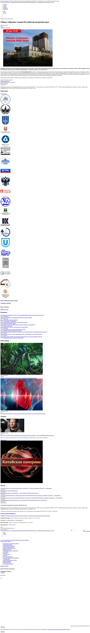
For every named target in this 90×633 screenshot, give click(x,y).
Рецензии (5, 553)
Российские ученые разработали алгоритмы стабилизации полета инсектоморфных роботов (21, 336)
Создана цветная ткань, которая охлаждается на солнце (13, 329)
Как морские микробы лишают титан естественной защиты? (14, 322)
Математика (21, 337)
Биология (6, 318)
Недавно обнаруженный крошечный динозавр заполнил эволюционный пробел (19, 378)
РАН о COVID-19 (7, 562)
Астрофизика (13, 321)
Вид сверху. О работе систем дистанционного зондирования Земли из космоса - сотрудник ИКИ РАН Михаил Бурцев (27, 435)
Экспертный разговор (8, 563)
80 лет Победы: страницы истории (11, 543)
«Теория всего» (6, 559)
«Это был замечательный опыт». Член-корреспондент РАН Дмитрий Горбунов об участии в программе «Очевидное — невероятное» (31, 495)
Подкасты (22, 540)
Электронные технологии (9, 546)
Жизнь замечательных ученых (10, 560)
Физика (10, 323)
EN (5, 13)
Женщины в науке (7, 549)
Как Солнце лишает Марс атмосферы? (9, 319)
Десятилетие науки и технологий (10, 550)
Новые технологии (8, 325)
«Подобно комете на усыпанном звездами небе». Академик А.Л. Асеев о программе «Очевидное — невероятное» (26, 488)
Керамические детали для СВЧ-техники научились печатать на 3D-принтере (18, 324)
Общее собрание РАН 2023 (9, 548)
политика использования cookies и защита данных (58, 629)
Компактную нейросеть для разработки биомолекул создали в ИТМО (16, 317)
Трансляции (6, 551)
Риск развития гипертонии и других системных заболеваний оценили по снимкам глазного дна (22, 315)
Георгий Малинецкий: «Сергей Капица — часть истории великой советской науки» (19, 493)
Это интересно (6, 554)
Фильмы (5, 555)
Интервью (13, 540)
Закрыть (2, 572)
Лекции (18, 540)
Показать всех (4, 93)
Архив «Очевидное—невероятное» (11, 557)
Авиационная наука (7, 544)
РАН (7, 83)
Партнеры (26, 540)
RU (4, 13)
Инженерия (6, 330)
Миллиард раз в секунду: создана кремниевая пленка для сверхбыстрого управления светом (21, 334)
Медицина (6, 316)
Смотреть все (4, 440)
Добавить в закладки (5, 27)
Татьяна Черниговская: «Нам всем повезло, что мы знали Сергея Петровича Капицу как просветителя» (24, 500)
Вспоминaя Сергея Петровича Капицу (9, 490)
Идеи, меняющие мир (8, 556)
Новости (9, 540)
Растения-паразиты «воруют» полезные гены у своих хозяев (14, 327)
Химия (14, 323)
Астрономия (6, 321)
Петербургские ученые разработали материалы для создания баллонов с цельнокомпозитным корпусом (24, 331)
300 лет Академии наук (8, 547)
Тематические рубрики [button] (6, 541)
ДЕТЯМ (4, 309)
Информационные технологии (11, 337)
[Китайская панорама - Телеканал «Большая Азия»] (22, 482)
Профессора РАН (7, 561)
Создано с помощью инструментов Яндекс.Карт (79, 625)
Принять (2, 631)
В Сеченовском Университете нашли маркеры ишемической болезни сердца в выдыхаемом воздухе (23, 413)
